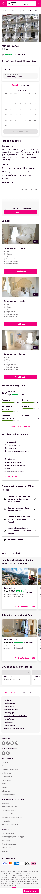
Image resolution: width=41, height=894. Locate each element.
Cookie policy (6, 773)
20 (20, 114)
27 (20, 120)
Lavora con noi (6, 780)
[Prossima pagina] (37, 692)
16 (35, 109)
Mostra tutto (7, 182)
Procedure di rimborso (9, 807)
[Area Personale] (38, 3)
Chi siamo (5, 762)
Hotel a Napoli (8, 700)
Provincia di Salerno (12, 11)
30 (35, 120)
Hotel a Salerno (9, 706)
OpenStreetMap (34, 189)
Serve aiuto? (6, 803)
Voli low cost (6, 840)
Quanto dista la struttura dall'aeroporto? (18, 509)
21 (25, 114)
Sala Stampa (6, 791)
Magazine (5, 851)
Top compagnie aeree (9, 833)
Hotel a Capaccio (9, 725)
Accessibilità (6, 821)
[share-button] (35, 17)
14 (25, 109)
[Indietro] (6, 90)
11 (11, 109)
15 (30, 109)
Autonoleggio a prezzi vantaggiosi (13, 837)
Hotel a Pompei (9, 719)
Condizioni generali (8, 766)
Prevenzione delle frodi (10, 825)
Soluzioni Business (8, 795)
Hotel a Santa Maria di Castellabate (15, 716)
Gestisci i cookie (7, 777)
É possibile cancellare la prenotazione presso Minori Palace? (19, 530)
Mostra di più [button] (9, 476)
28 (25, 120)
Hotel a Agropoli (9, 713)
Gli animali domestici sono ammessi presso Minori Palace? (19, 519)
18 (11, 114)
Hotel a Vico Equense (11, 709)
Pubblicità (5, 784)
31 (6, 125)
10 (6, 109)
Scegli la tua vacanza (9, 844)
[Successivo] (35, 90)
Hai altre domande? (16, 540)
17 (6, 114)
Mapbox (24, 189)
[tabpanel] (20, 714)
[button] (20, 28)
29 (30, 120)
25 (11, 120)
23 (35, 114)
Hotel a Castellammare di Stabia (14, 728)
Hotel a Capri (8, 722)
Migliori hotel (6, 847)
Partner (4, 787)
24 (6, 120)
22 (30, 114)
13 (20, 109)
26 (16, 120)
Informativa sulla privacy (10, 769)
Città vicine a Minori (11, 692)
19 (16, 114)
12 (16, 109)
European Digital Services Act (12, 817)
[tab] (11, 692)
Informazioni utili (7, 814)
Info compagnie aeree (9, 810)
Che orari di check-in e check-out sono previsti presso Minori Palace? (20, 499)
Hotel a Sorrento (9, 703)
